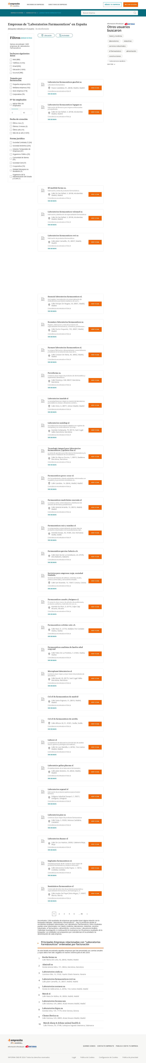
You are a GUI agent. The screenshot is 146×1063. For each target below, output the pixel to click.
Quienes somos (89, 1046)
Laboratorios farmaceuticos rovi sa (63, 236)
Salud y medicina (115, 36)
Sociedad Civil (18, 163)
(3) (20, 126)
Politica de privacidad (130, 1057)
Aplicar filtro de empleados (18, 105)
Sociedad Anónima (19, 146)
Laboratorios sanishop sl (58, 423)
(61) (21, 150)
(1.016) (19, 63)
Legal (74, 1057)
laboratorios (114, 41)
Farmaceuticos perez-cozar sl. (61, 476)
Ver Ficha (95, 88)
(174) (20, 91)
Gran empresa (18, 91)
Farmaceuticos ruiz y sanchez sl (62, 526)
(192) (21, 88)
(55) (21, 159)
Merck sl (46, 994)
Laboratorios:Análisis (117, 61)
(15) (18, 130)
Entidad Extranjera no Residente (21, 170)
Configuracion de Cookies (108, 1057)
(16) (19, 166)
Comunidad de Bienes (21, 157)
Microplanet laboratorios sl (60, 671)
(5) (21, 170)
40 (82, 914)
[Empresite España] (14, 4)
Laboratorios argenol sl (58, 789)
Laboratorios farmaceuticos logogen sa (65, 105)
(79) (19, 94)
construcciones (115, 56)
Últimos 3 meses (19, 126)
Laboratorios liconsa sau (54, 1001)
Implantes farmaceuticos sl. (60, 861)
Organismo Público (20, 154)
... (81, 914)
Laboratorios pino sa (57, 815)
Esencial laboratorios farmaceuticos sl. (65, 297)
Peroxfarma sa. (54, 373)
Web (14, 59)
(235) (22, 146)
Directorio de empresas (57, 4)
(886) (16, 60)
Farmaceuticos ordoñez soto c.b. (62, 625)
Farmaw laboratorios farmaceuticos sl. (65, 348)
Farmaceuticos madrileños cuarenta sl (65, 500)
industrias (128, 41)
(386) (18, 73)
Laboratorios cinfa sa (52, 972)
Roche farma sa (49, 957)
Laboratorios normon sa (53, 986)
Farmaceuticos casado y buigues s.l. (63, 600)
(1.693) (19, 70)
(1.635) (21, 133)
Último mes (17, 123)
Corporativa (17, 94)
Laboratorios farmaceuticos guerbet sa (65, 82)
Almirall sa (47, 965)
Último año (17, 130)
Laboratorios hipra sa (52, 1008)
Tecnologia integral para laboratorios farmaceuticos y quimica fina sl (64, 449)
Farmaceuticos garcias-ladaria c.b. (63, 551)
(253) (21, 84)
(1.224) (22, 142)
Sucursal (16, 73)
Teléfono (16, 63)
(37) (19, 163)
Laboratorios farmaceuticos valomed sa (65, 212)
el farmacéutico (115, 51)
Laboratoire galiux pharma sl (60, 766)
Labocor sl (52, 740)
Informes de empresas (35, 4)
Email (15, 66)
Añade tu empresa (112, 4)
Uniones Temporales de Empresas (21, 150)
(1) (18, 123)
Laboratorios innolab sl (58, 399)
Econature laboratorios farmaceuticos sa (65, 322)
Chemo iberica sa (50, 1016)
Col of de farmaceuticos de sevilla (63, 719)
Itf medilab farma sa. (57, 188)
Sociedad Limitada (19, 142)
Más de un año (18, 133)
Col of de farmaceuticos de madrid (63, 697)
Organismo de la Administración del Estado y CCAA (22, 176)
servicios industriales (117, 46)
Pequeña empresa (19, 84)
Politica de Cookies (87, 1057)
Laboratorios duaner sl (58, 839)
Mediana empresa (19, 87)
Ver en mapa (52, 94)
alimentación (131, 51)
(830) (17, 66)
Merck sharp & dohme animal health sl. (62, 1023)
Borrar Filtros (26, 38)
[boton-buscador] (134, 13)
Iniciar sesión (131, 4)
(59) (21, 154)
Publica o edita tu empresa (127, 1046)
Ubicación (16, 69)
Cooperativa (17, 166)
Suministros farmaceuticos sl (61, 886)
